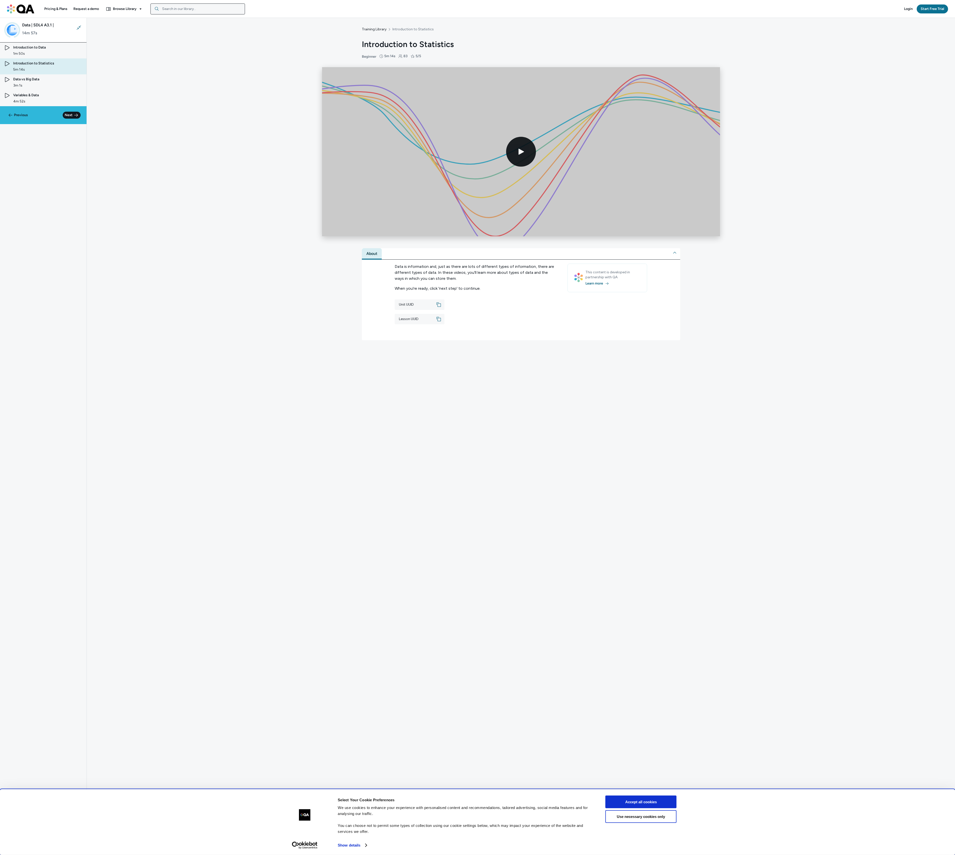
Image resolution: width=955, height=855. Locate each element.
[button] (55, 8)
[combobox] (197, 8)
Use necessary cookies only (641, 816)
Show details (349, 845)
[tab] (371, 254)
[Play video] (521, 152)
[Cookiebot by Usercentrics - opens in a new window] (305, 845)
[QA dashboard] (20, 8)
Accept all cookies (641, 802)
